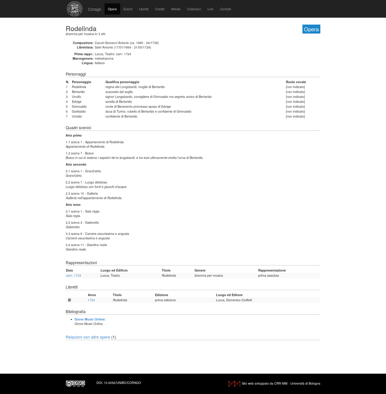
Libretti (144, 9)
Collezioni (194, 9)
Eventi (128, 9)
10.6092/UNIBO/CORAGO (122, 382)
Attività (175, 9)
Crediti (159, 9)
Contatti (225, 9)
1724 (91, 300)
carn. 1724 (73, 275)
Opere (112, 9)
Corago (94, 9)
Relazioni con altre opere (88, 337)
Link (210, 9)
